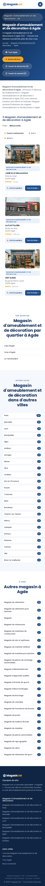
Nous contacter (9, 864)
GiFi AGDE (10, 277)
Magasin (14, 4)
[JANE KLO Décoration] (22, 154)
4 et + (33, 133)
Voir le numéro (15, 188)
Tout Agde (12, 52)
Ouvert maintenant (15, 133)
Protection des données (14, 878)
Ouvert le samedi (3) (17, 73)
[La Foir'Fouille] (22, 206)
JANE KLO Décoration (16, 173)
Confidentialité (31, 876)
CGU (23, 876)
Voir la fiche (32, 188)
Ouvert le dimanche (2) (18, 66)
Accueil (5, 43)
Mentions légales (13, 876)
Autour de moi (14, 59)
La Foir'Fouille (12, 225)
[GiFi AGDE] (22, 258)
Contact (36, 878)
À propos (28, 878)
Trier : (5, 126)
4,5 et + (10, 138)
